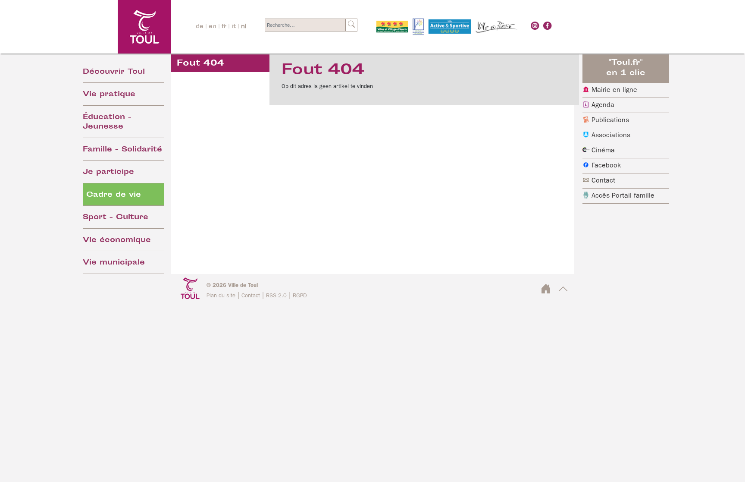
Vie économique (117, 240)
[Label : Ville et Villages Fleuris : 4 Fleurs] (392, 27)
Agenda (603, 105)
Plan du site (221, 295)
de (199, 26)
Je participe (108, 172)
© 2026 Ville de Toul (232, 285)
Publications (610, 120)
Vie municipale (114, 263)
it (234, 26)
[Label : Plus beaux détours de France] (418, 27)
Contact (603, 181)
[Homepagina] (121, 26)
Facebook (606, 166)
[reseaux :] (535, 25)
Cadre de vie (113, 195)
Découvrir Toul (114, 72)
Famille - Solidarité (122, 150)
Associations (611, 135)
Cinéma (603, 151)
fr (224, 26)
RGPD (300, 295)
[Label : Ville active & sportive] (449, 27)
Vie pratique (109, 94)
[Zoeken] (351, 25)
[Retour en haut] (563, 291)
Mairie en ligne (614, 90)
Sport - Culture (115, 217)
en (212, 26)
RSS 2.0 (276, 295)
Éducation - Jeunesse (107, 122)
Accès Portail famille (623, 196)
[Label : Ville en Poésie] (496, 27)
